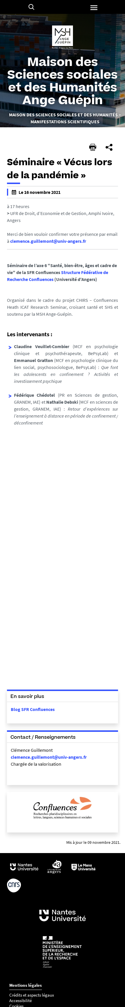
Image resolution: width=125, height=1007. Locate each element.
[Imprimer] (93, 147)
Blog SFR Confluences (33, 709)
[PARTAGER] (109, 147)
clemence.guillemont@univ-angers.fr (48, 241)
